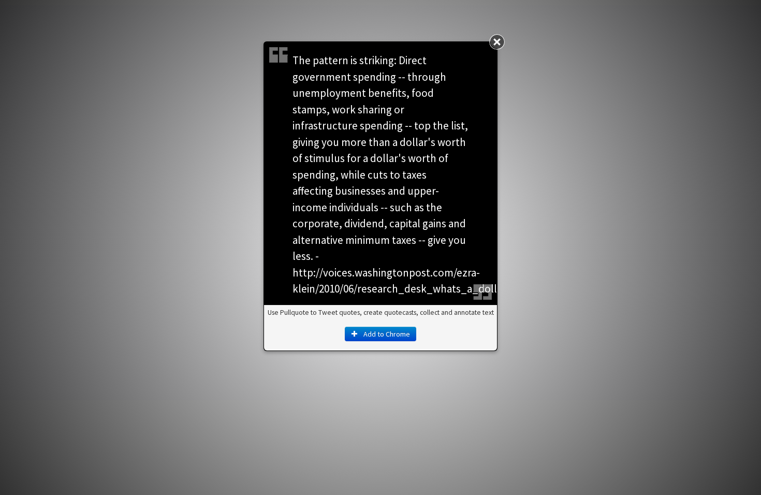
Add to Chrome (386, 334)
